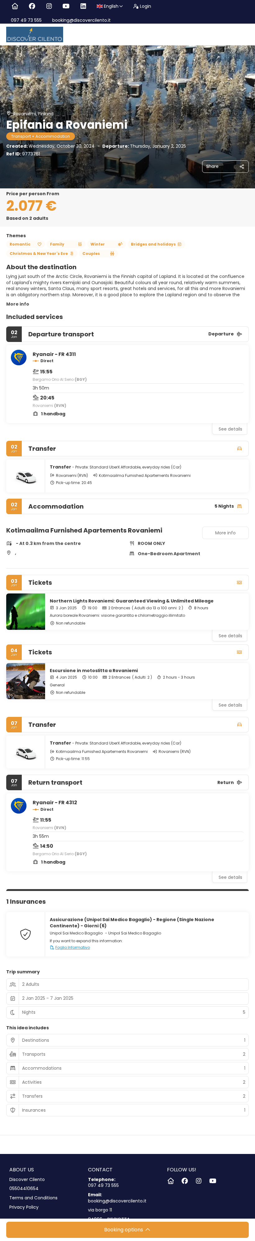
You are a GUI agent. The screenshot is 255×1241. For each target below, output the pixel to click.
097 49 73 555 (26, 20)
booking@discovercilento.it (81, 20)
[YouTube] (66, 6)
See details (230, 429)
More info (17, 304)
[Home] (14, 6)
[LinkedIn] (83, 6)
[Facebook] (31, 6)
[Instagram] (49, 6)
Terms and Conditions (33, 1198)
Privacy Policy (24, 1207)
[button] (18, 520)
